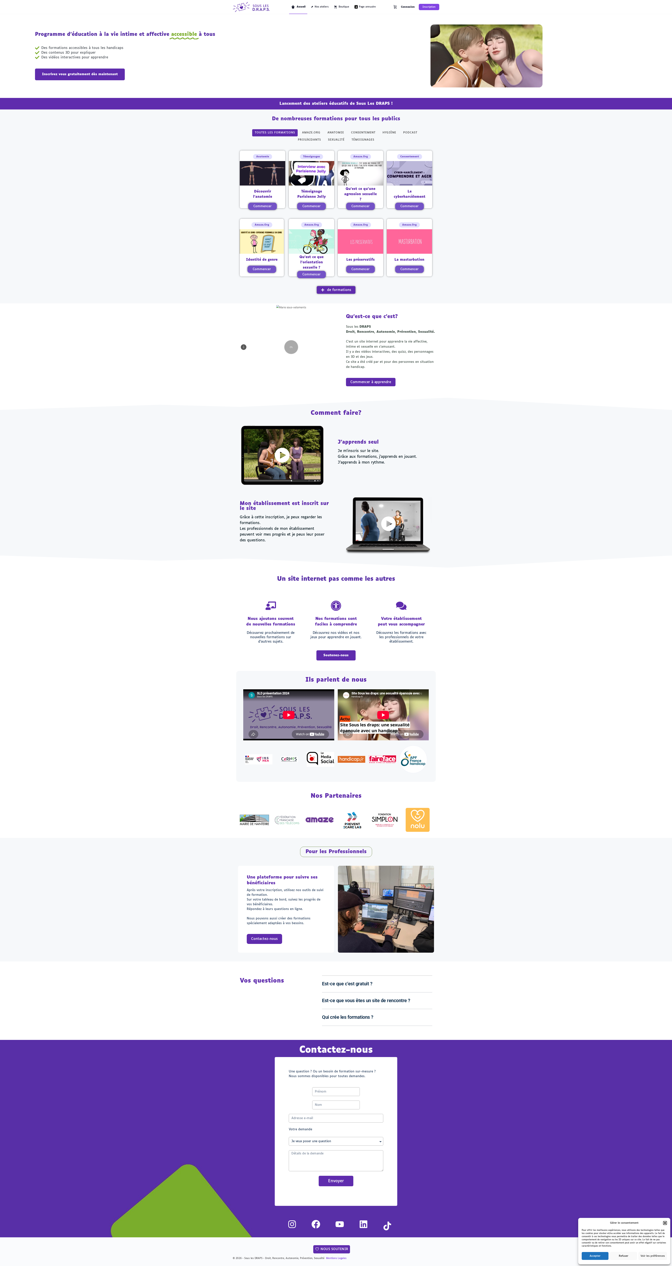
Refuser (623, 1256)
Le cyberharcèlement (409, 194)
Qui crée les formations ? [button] (347, 1017)
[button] (665, 1223)
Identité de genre (262, 259)
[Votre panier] (395, 7)
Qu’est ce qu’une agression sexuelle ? (360, 194)
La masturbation (409, 259)
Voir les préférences (652, 1256)
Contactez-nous (264, 939)
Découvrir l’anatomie (262, 194)
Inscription (429, 7)
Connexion (408, 7)
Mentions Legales (336, 1258)
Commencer (262, 206)
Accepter (595, 1256)
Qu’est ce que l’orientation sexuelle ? (311, 262)
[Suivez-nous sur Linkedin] (359, 1224)
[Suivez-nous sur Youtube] (335, 1224)
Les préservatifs (360, 259)
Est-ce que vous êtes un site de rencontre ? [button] (366, 1000)
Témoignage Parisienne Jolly (311, 194)
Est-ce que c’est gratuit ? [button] (347, 984)
